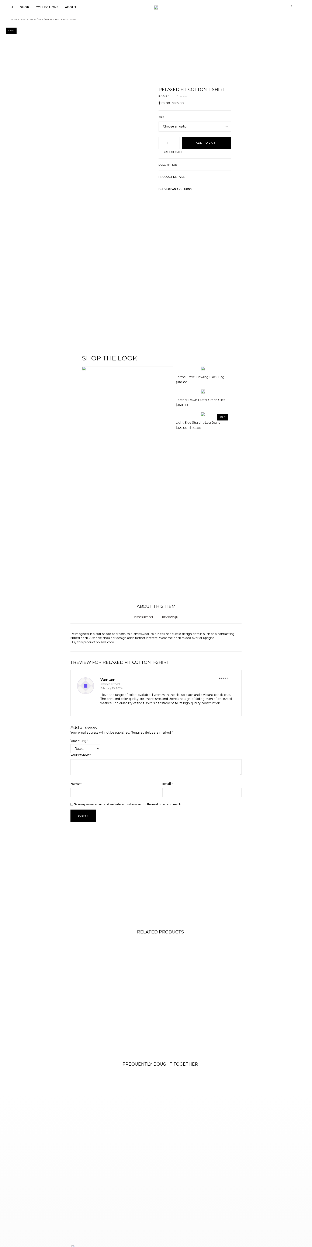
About (70, 7)
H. (12, 7)
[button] (195, 167)
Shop (24, 7)
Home (14, 19)
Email (167, 784)
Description (168, 164)
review (182, 96)
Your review (80, 755)
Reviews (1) (170, 617)
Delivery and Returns (175, 189)
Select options (203, 366)
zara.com (107, 642)
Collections (47, 7)
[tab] (143, 617)
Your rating (79, 741)
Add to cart (206, 142)
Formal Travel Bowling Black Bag (200, 377)
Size (161, 117)
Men (40, 19)
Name (76, 784)
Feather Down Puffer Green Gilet (200, 400)
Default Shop (28, 19)
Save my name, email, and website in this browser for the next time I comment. (127, 804)
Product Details (171, 176)
